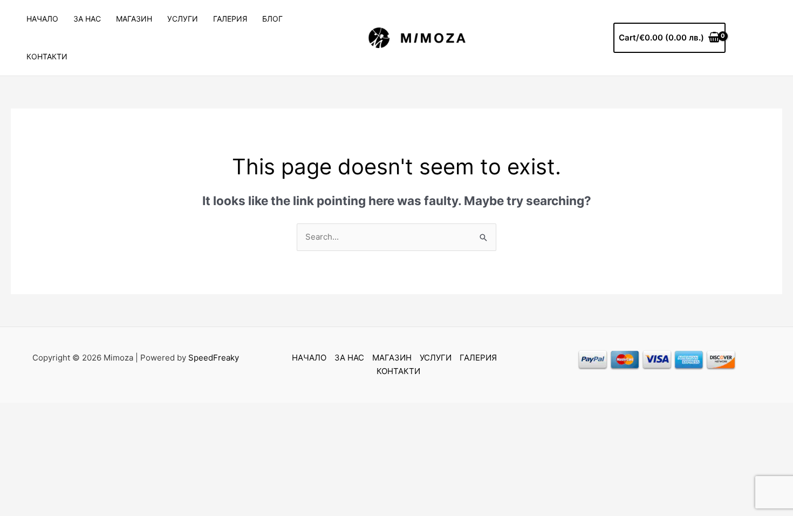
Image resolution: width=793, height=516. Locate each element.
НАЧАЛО (42, 18)
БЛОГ (272, 18)
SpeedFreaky (213, 357)
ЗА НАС (87, 18)
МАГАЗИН (134, 18)
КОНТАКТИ (46, 56)
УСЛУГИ (182, 18)
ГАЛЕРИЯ (230, 18)
